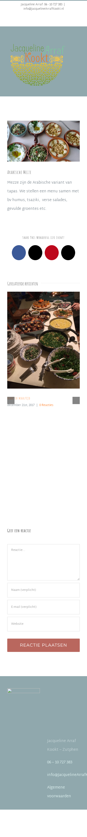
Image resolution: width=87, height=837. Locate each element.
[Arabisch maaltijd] (43, 340)
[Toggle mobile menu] (78, 39)
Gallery (49, 340)
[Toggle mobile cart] (78, 44)
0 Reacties (46, 405)
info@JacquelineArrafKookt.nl (43, 9)
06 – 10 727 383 (59, 762)
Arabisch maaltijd (37, 340)
